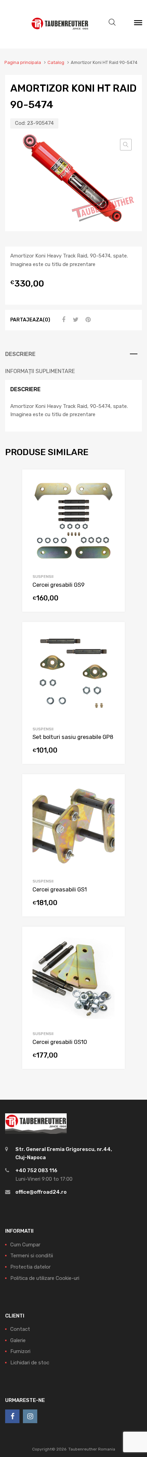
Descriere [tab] (20, 354)
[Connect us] (12, 1416)
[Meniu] (138, 24)
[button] (126, 144)
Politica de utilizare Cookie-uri (44, 1278)
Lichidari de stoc (29, 1363)
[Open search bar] (112, 22)
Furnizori (20, 1351)
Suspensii (42, 576)
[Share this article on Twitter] (74, 319)
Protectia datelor (30, 1267)
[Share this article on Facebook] (62, 319)
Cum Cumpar (25, 1245)
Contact (20, 1329)
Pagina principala (22, 62)
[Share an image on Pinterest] (87, 319)
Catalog (56, 62)
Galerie (18, 1340)
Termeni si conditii (31, 1256)
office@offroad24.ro (41, 1192)
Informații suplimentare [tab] (40, 371)
